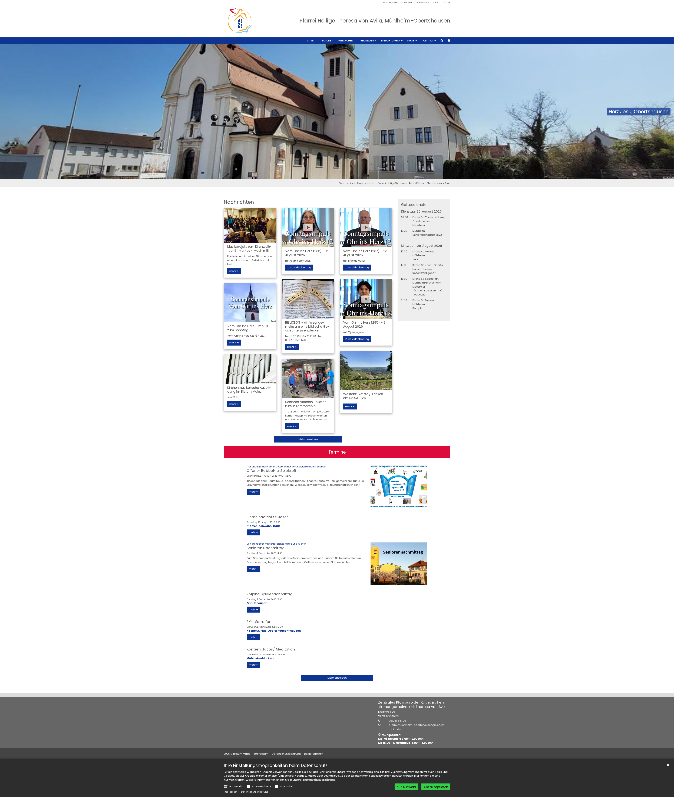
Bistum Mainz (346, 183)
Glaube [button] (326, 40)
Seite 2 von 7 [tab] (324, 175)
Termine (337, 452)
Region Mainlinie (365, 183)
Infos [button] (411, 40)
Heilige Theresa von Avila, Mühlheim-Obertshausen (415, 183)
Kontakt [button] (428, 40)
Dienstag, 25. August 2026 (421, 212)
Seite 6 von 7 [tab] (349, 175)
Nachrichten (239, 202)
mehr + (234, 271)
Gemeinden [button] (367, 40)
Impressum (230, 791)
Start (310, 40)
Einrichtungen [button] (390, 40)
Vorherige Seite (7, 111)
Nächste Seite (666, 111)
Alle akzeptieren (436, 787)
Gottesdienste (414, 205)
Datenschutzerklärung (319, 780)
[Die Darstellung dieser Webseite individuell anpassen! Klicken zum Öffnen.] (446, 41)
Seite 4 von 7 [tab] (337, 175)
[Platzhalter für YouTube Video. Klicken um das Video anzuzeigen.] (308, 227)
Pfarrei (381, 183)
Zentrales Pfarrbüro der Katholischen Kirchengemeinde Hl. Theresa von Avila (412, 704)
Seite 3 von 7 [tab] (330, 175)
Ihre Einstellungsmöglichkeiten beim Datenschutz (276, 765)
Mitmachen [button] (345, 40)
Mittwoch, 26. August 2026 (421, 246)
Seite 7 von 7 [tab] (355, 175)
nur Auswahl (406, 787)
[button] (439, 41)
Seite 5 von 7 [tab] (343, 175)
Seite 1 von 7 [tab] (318, 175)
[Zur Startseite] (240, 20)
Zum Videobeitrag (299, 267)
